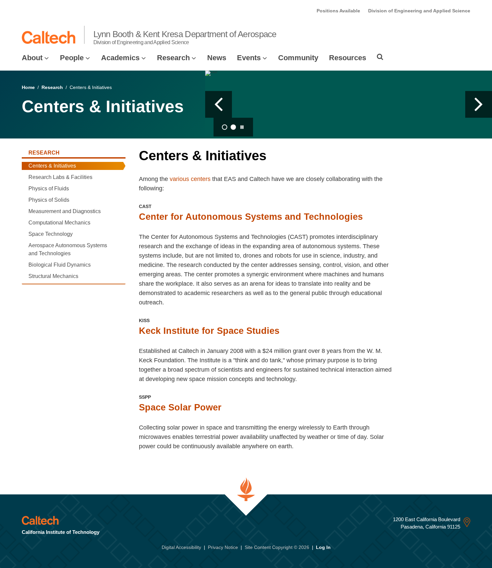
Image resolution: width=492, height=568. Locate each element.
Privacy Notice (223, 547)
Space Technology (50, 234)
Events (249, 58)
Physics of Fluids (48, 188)
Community (298, 58)
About (32, 58)
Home (28, 87)
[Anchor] (275, 155)
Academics (120, 58)
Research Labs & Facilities (60, 177)
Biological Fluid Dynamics (59, 265)
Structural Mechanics (53, 276)
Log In (323, 547)
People (72, 58)
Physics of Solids (48, 200)
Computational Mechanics (59, 222)
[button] (218, 104)
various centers (190, 179)
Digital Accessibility (181, 547)
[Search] (380, 57)
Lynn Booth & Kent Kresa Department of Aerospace (184, 37)
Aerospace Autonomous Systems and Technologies (67, 249)
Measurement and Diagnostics (64, 211)
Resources (347, 58)
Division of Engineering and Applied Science (419, 10)
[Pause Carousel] (242, 127)
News (216, 58)
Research (173, 58)
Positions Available (338, 10)
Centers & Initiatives (52, 166)
